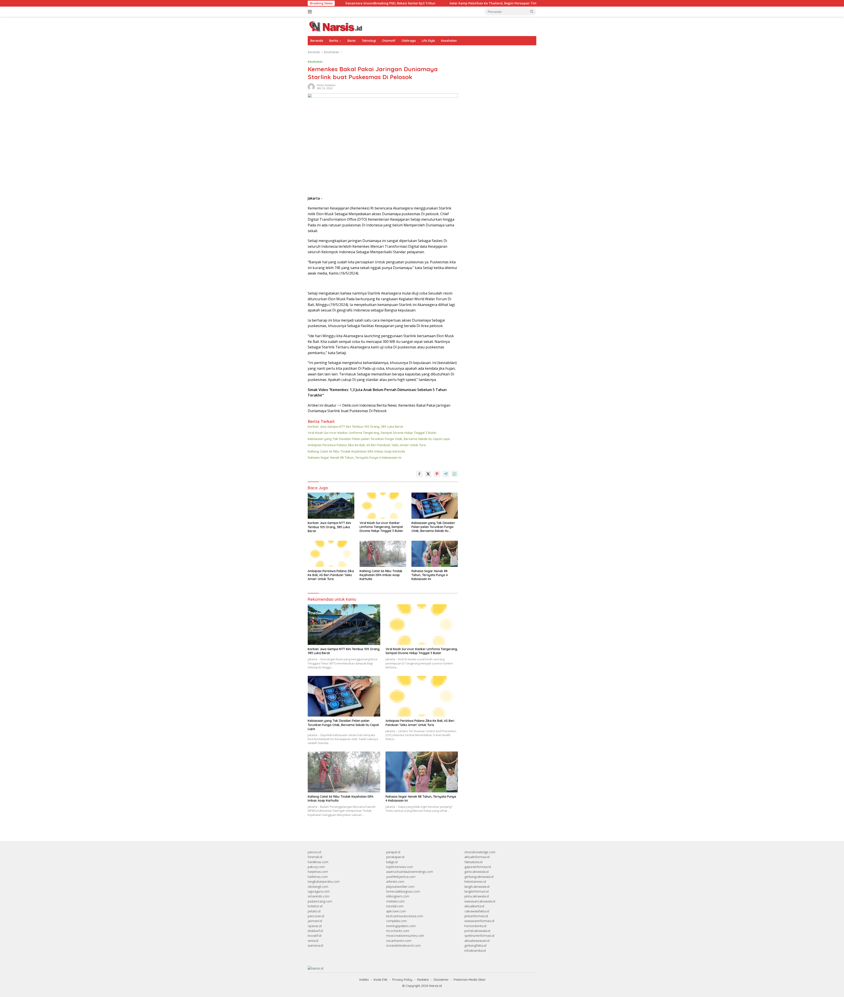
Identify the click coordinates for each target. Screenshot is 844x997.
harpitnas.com (318, 872)
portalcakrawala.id (477, 931)
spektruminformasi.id (479, 935)
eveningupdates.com (401, 926)
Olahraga (409, 41)
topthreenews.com (399, 867)
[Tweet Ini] (428, 474)
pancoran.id (316, 916)
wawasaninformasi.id (479, 921)
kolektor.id (315, 906)
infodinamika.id (475, 950)
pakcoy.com (316, 867)
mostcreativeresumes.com (405, 935)
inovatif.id (314, 935)
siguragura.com (319, 891)
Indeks (364, 980)
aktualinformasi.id (476, 857)
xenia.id (313, 941)
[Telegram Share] (445, 474)
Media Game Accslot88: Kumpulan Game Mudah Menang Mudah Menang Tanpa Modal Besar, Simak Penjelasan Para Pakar (498, 106)
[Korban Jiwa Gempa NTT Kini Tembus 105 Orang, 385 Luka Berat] (331, 506)
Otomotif (388, 41)
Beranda (316, 41)
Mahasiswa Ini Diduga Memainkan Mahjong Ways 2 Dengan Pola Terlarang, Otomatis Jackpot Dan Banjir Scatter (499, 236)
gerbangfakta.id (475, 945)
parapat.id (393, 852)
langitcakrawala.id (476, 886)
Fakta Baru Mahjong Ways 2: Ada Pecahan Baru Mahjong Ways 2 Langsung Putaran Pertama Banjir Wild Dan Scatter (498, 67)
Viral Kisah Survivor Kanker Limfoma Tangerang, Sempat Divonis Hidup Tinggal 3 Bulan (372, 433)
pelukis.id (314, 911)
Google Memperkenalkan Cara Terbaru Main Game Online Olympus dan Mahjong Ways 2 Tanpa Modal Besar (496, 91)
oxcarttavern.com (398, 941)
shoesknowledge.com (479, 852)
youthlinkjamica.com (400, 877)
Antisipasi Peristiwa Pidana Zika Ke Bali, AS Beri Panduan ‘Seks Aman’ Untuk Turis (367, 445)
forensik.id (315, 857)
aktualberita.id (474, 906)
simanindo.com (318, 896)
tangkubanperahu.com (324, 881)
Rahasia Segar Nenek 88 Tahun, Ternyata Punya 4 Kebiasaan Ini (354, 458)
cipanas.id (315, 926)
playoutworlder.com (400, 886)
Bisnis (351, 41)
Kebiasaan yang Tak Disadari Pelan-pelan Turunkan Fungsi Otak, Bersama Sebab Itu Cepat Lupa (379, 439)
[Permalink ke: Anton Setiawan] (311, 86)
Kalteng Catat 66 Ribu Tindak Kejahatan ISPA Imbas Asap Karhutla (356, 451)
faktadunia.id (473, 862)
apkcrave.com (396, 911)
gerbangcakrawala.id (478, 877)
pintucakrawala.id (476, 896)
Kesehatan (449, 41)
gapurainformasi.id (477, 867)
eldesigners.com (397, 896)
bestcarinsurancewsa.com (404, 916)
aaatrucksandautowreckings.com (409, 872)
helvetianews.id (475, 881)
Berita (333, 41)
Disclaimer (441, 980)
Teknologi (369, 41)
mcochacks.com (397, 931)
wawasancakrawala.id (479, 901)
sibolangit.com (318, 886)
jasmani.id (315, 921)
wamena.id (315, 945)
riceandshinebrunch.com (403, 945)
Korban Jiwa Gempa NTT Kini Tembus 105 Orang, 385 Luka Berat (355, 427)
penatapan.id (395, 857)
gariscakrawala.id (476, 872)
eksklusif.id (315, 931)
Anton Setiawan (326, 85)
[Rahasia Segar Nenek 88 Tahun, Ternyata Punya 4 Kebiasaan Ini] (434, 554)
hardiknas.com (318, 862)
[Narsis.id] (338, 26)
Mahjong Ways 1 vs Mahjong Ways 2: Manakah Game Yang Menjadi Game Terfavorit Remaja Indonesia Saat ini (498, 151)
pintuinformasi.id (476, 916)
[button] (532, 11)
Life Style (428, 41)
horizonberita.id (475, 926)
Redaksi (423, 980)
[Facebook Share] (419, 474)
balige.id (392, 862)
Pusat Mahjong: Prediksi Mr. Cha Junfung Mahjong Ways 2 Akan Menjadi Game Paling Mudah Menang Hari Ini (500, 251)
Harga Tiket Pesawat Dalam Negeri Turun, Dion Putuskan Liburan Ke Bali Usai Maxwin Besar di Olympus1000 (498, 191)
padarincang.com (320, 901)
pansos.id (314, 852)
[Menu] (311, 11)
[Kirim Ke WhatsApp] (454, 474)
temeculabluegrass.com (403, 891)
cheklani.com (395, 901)
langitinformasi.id (476, 891)
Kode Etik (380, 980)
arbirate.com (395, 881)
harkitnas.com (318, 877)
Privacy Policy (402, 980)
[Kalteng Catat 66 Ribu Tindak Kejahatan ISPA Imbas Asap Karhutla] (383, 554)
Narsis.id (435, 986)
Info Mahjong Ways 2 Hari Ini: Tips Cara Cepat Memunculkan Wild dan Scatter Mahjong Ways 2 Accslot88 (498, 221)
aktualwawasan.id (476, 941)
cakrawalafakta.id (476, 911)
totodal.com (395, 906)
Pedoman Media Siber (470, 980)
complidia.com (396, 921)
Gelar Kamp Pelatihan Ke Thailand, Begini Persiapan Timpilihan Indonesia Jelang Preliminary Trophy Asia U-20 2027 (477, 3)
